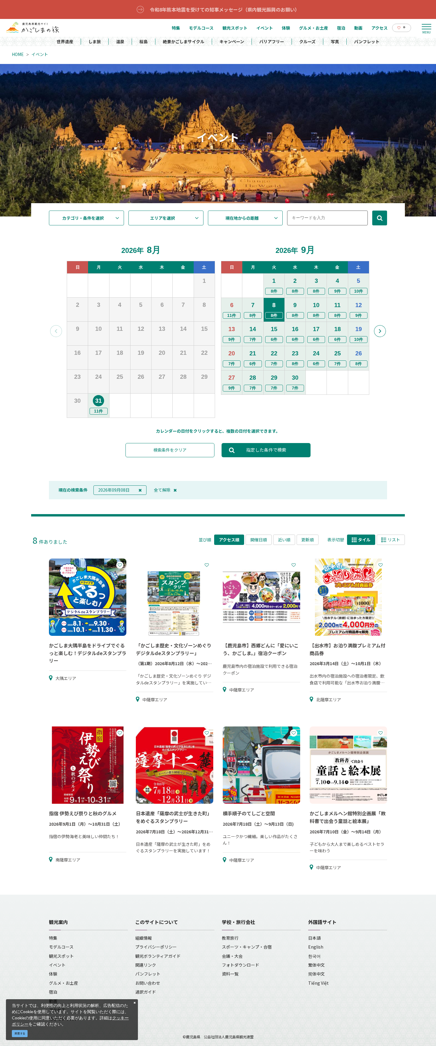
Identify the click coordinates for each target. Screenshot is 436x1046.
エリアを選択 (162, 218)
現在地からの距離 (242, 218)
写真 (335, 41)
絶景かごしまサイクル (183, 41)
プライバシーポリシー (156, 947)
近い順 (284, 540)
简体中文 (316, 974)
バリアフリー (271, 41)
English (315, 947)
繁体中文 (316, 965)
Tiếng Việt (318, 983)
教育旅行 (230, 938)
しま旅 (94, 41)
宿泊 (53, 992)
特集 (53, 938)
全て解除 (162, 490)
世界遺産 (65, 41)
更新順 (307, 540)
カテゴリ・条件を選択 (83, 218)
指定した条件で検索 (266, 450)
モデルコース (61, 947)
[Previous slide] (56, 331)
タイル (364, 540)
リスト (394, 540)
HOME (18, 54)
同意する (20, 1033)
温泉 (120, 41)
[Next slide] (380, 331)
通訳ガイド (145, 992)
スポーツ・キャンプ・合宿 (247, 947)
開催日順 (258, 540)
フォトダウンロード (240, 965)
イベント (39, 54)
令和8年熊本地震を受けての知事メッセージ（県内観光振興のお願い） (225, 9)
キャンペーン (231, 41)
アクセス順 (229, 540)
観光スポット (61, 956)
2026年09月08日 (114, 490)
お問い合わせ (147, 983)
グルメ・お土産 (63, 983)
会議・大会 (232, 956)
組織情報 (143, 938)
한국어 (314, 956)
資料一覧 (230, 974)
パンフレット (366, 41)
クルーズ (307, 41)
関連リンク (145, 965)
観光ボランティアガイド (158, 956)
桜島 (143, 41)
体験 (53, 974)
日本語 (314, 938)
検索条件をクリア (170, 450)
